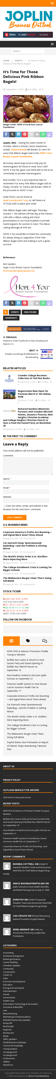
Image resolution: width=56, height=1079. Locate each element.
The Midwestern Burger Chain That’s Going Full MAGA (27, 579)
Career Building (10, 962)
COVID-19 (7, 975)
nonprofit (11, 318)
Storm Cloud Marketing (38, 1076)
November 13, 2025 (14, 429)
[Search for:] (28, 50)
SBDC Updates (10, 1039)
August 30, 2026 (12, 538)
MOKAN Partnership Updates (16, 1020)
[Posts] (11, 640)
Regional (7, 1029)
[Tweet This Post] (12, 134)
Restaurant (8, 1032)
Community (8, 968)
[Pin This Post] (25, 134)
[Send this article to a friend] (31, 134)
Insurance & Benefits (13, 1007)
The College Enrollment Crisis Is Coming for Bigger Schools (27, 568)
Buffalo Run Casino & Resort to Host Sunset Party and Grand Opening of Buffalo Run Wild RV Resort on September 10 (26, 822)
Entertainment (9, 991)
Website (7, 496)
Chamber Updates (11, 965)
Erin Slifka (32, 89)
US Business (9, 1058)
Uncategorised (10, 1052)
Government (9, 997)
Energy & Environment (13, 988)
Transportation (10, 1048)
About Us (8, 766)
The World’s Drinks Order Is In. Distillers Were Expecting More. (25, 558)
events (15, 312)
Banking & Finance (11, 959)
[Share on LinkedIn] (18, 134)
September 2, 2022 (28, 382)
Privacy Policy (11, 779)
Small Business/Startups (14, 1042)
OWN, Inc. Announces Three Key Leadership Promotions (29, 932)
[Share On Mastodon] (49, 134)
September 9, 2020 (14, 89)
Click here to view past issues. (17, 797)
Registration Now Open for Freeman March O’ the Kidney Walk (34, 394)
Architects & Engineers (13, 956)
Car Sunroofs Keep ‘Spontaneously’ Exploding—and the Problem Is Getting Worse (25, 545)
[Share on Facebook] (6, 134)
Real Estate (8, 1026)
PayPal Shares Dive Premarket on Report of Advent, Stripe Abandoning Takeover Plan (27, 746)
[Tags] (28, 640)
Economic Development (14, 981)
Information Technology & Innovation (20, 1004)
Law (5, 1010)
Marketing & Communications (17, 1016)
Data (5, 978)
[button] (51, 3)
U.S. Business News (15, 524)
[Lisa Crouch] (7, 919)
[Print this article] (37, 134)
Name (6, 478)
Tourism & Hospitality (13, 1045)
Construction (9, 972)
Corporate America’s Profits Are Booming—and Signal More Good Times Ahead (27, 533)
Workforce (8, 1064)
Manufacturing (10, 1013)
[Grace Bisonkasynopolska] (7, 887)
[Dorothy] (7, 903)
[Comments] (44, 640)
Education (7, 984)
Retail (5, 1036)
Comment (8, 455)
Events (6, 994)
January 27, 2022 (27, 400)
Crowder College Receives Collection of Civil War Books (34, 377)
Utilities (6, 1061)
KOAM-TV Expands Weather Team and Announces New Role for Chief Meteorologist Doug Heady (32, 903)
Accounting (8, 952)
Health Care (8, 1000)
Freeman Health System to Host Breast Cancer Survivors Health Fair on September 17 (27, 687)
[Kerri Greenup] (7, 933)
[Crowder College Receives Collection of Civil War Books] (9, 378)
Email (6, 487)
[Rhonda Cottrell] (7, 868)
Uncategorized (10, 1055)
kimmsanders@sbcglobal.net (19, 270)
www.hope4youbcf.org (15, 200)
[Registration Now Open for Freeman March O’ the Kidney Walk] (9, 394)
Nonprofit (7, 1023)
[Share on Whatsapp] (43, 134)
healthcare (30, 312)
